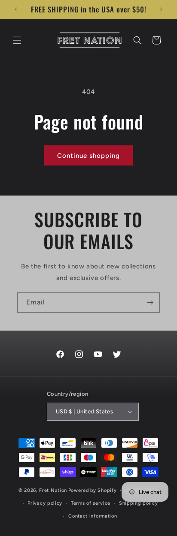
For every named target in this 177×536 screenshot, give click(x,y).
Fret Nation (53, 490)
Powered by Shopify (92, 490)
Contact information (92, 516)
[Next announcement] (161, 9)
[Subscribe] (149, 302)
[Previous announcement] (15, 9)
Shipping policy (138, 503)
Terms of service (90, 503)
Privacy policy (44, 503)
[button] (17, 40)
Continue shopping (88, 156)
